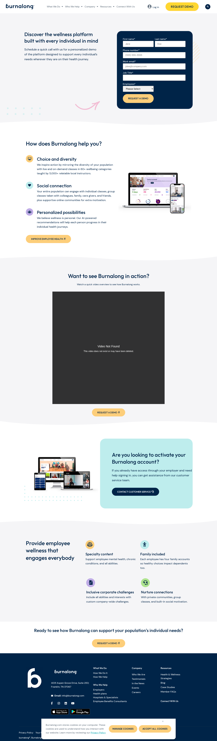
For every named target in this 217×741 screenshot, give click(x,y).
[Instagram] (58, 703)
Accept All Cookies (155, 728)
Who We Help (72, 6)
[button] (207, 6)
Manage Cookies (123, 728)
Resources (105, 6)
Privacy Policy (98, 732)
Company (90, 6)
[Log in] (149, 7)
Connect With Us (125, 6)
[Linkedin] (65, 703)
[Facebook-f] (51, 703)
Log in (156, 7)
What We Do (53, 6)
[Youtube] (72, 703)
